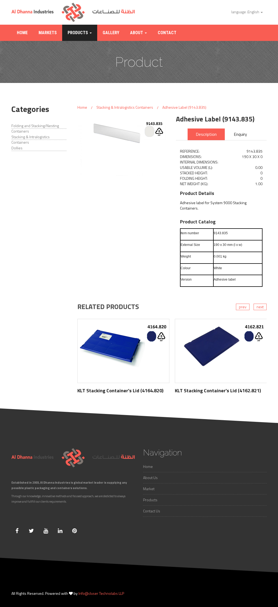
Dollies (17, 148)
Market (148, 489)
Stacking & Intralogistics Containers (30, 139)
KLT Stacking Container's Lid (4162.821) (218, 390)
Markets (48, 32)
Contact (167, 32)
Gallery (111, 32)
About (137, 32)
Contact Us (151, 511)
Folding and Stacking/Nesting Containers (35, 128)
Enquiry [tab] (240, 134)
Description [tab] (206, 134)
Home (22, 32)
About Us (150, 477)
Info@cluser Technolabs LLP (101, 593)
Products (78, 32)
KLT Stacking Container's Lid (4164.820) (120, 390)
